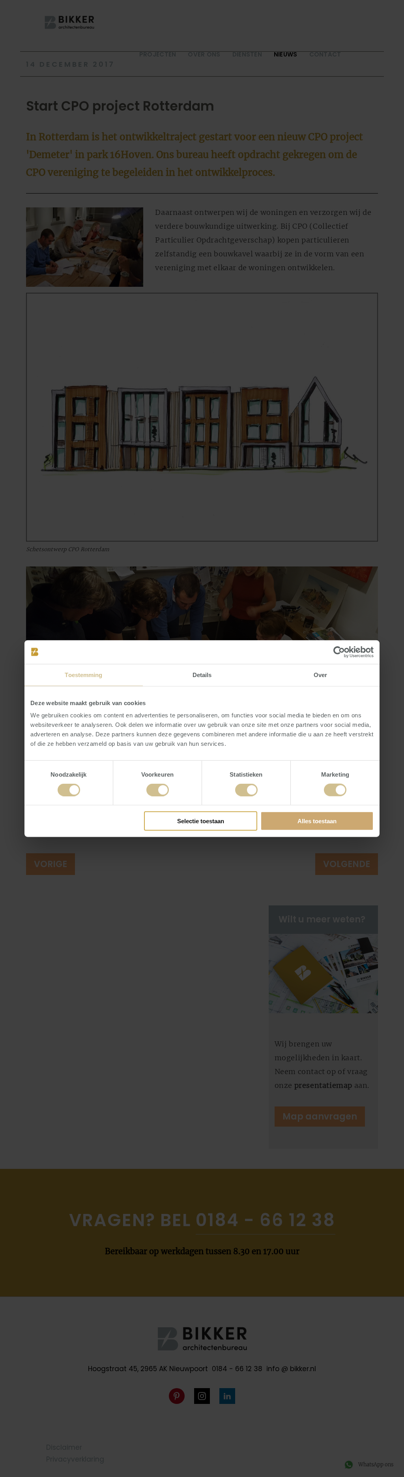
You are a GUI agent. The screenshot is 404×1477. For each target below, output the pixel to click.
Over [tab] (320, 674)
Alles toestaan (317, 821)
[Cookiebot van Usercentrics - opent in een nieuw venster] (339, 652)
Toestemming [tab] (83, 674)
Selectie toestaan (200, 821)
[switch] (157, 789)
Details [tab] (202, 674)
